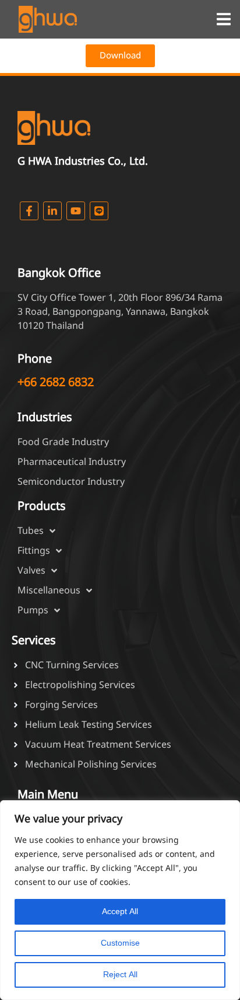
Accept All (120, 911)
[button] (224, 19)
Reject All (120, 974)
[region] (120, 900)
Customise (120, 943)
